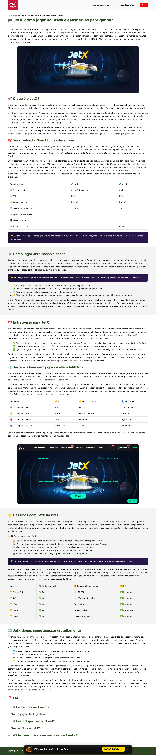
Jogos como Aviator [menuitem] (99, 5)
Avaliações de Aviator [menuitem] (124, 5)
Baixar (144, 5)
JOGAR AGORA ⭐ (113, 749)
